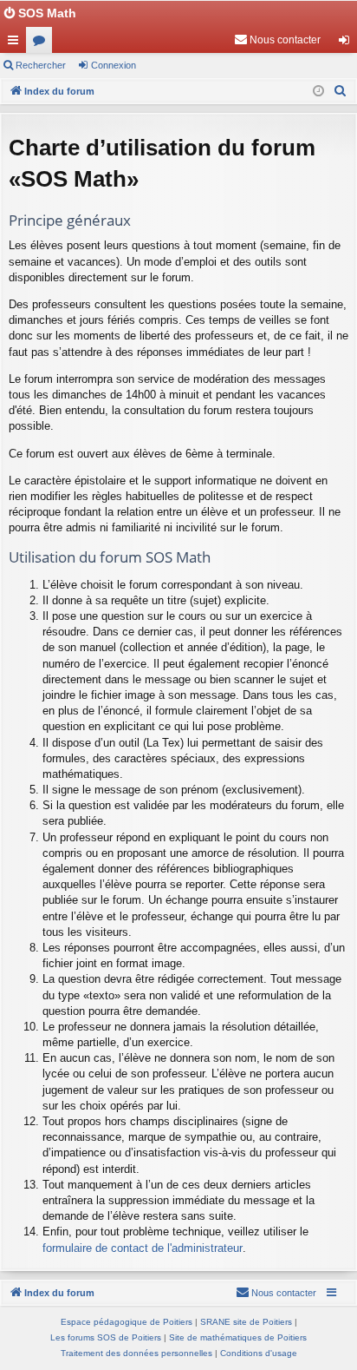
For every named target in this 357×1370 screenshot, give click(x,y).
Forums (42, 43)
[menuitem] (277, 40)
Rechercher (41, 65)
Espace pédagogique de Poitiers (126, 1322)
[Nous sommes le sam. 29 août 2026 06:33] (318, 92)
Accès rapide (16, 43)
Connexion (113, 65)
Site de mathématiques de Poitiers (238, 1337)
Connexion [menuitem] (347, 43)
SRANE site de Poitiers (246, 1322)
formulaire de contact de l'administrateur (142, 1248)
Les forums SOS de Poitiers (105, 1337)
